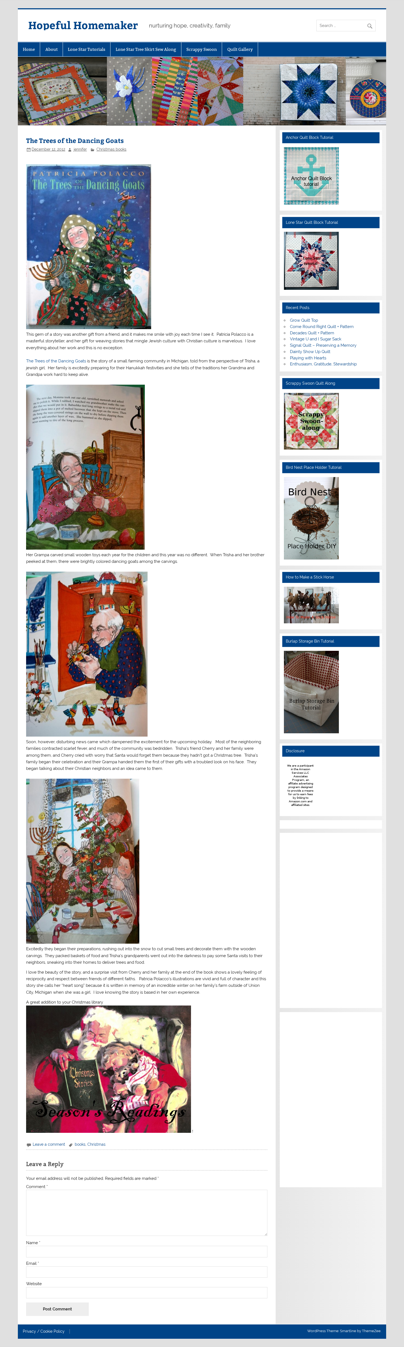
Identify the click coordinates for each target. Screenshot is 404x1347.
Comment (37, 1187)
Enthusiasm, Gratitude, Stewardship (323, 364)
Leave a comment (49, 1144)
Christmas (96, 1144)
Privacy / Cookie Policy (44, 1332)
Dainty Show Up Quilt (310, 351)
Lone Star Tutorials (86, 49)
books (80, 1144)
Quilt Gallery (240, 49)
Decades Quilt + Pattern (312, 332)
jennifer (80, 149)
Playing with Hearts (308, 358)
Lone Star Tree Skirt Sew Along (146, 49)
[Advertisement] (300, 919)
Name (33, 1243)
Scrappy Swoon (201, 49)
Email (32, 1263)
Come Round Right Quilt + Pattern (322, 326)
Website (34, 1284)
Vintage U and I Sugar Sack (315, 339)
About (51, 49)
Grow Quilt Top (304, 320)
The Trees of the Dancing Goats (56, 361)
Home (29, 49)
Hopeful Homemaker (83, 25)
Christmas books (111, 149)
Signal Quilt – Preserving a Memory (323, 345)
